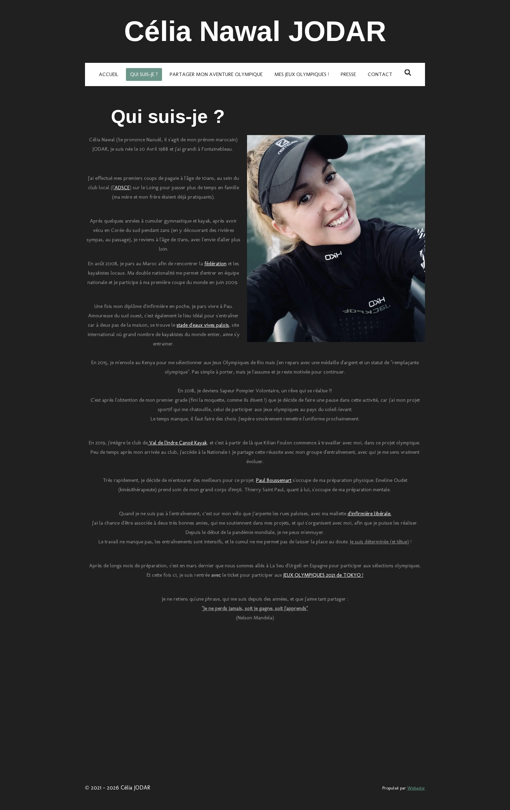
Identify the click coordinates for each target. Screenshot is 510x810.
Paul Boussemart (273, 480)
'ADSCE (122, 187)
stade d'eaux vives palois (203, 325)
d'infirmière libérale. (369, 513)
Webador (416, 788)
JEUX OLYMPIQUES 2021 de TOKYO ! (323, 575)
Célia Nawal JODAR (255, 31)
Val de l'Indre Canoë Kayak (177, 443)
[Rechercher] (408, 73)
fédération (215, 263)
